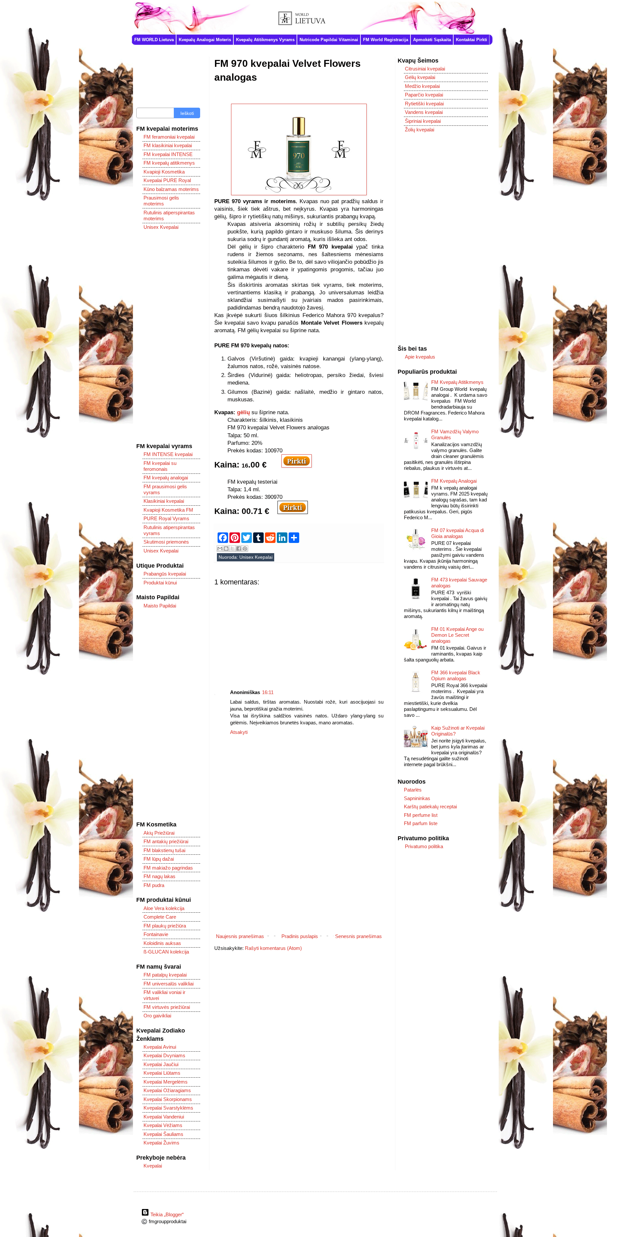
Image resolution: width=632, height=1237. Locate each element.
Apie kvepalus (420, 357)
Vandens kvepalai (424, 112)
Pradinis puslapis (299, 936)
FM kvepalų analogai (166, 477)
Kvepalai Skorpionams (168, 1099)
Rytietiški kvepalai (424, 103)
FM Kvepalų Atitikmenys (457, 382)
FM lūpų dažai (159, 859)
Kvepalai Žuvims (161, 1142)
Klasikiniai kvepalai (164, 501)
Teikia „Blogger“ (166, 1214)
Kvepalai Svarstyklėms (168, 1108)
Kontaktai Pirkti (471, 39)
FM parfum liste (420, 823)
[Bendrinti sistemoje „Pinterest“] (245, 548)
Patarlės (413, 790)
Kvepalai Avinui (160, 1047)
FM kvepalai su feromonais (160, 466)
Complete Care (160, 917)
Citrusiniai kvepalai (425, 68)
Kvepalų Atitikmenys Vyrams (265, 39)
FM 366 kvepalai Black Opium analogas (455, 675)
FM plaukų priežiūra (165, 925)
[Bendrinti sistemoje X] (232, 548)
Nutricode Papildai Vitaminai (329, 39)
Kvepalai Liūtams (162, 1073)
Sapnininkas (417, 798)
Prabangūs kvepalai (165, 574)
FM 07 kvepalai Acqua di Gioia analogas (457, 533)
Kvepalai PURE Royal (167, 180)
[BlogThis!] (226, 548)
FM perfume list (420, 815)
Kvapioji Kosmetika (164, 172)
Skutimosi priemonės (166, 542)
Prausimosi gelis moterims (161, 200)
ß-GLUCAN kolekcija (166, 952)
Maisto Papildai (160, 605)
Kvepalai (153, 1166)
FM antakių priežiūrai (166, 841)
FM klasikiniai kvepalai (168, 145)
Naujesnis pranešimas (240, 936)
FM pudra (154, 885)
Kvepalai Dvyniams (164, 1055)
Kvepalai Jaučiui (161, 1064)
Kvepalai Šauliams (163, 1134)
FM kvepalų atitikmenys (169, 163)
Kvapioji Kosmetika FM (168, 510)
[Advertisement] (298, 632)
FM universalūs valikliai (169, 983)
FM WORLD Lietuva (154, 39)
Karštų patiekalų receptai (430, 806)
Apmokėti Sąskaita (432, 39)
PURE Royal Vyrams (166, 518)
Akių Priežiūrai (159, 833)
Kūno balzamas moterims (171, 189)
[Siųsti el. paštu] (220, 548)
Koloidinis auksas (162, 943)
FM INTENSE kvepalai (168, 454)
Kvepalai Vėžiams (163, 1125)
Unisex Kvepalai (256, 557)
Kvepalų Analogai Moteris (205, 39)
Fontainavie (156, 934)
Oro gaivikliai (157, 1015)
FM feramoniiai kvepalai (169, 137)
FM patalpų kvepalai (165, 975)
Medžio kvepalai (422, 86)
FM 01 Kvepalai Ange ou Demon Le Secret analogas (457, 635)
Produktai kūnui (160, 582)
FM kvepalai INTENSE (168, 154)
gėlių (243, 412)
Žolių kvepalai (419, 129)
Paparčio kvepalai (424, 94)
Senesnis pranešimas (358, 936)
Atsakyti (239, 732)
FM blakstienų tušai (164, 850)
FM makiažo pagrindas (168, 868)
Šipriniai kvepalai (423, 121)
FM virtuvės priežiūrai (167, 1007)
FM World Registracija (385, 39)
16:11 (268, 692)
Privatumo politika (424, 846)
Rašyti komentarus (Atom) (273, 948)
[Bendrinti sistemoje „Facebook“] (238, 548)
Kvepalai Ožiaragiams (167, 1090)
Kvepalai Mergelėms (166, 1082)
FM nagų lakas (159, 876)
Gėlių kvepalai (420, 77)
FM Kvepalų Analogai (454, 481)
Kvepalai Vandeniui (164, 1116)
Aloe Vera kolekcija (164, 908)
